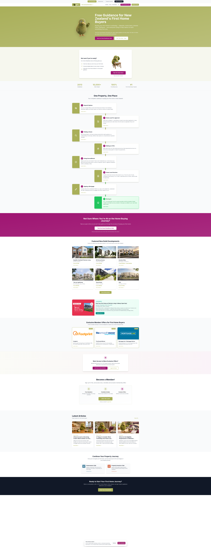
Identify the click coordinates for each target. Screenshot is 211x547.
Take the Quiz (104, 283)
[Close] (116, 259)
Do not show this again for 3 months (105, 287)
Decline (114, 543)
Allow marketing (121, 543)
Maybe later (105, 285)
